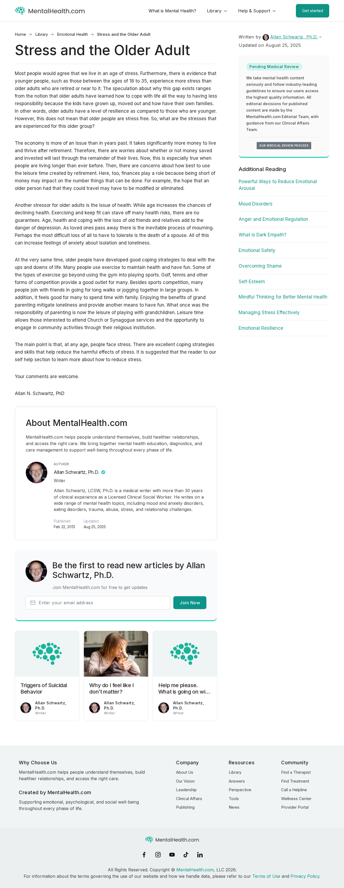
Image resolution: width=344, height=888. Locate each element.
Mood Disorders (256, 204)
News (234, 807)
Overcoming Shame (260, 266)
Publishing (185, 807)
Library (214, 10)
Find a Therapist (296, 772)
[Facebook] (144, 854)
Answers (237, 781)
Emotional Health (72, 34)
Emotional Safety (257, 250)
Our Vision (185, 781)
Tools (234, 798)
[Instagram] (158, 854)
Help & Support (254, 10)
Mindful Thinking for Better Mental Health (283, 297)
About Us (184, 772)
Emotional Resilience (261, 328)
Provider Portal (295, 807)
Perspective (240, 789)
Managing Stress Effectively (269, 312)
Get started (312, 10)
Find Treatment (295, 781)
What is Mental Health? (172, 10)
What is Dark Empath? (262, 234)
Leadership (186, 789)
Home (20, 34)
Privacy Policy (305, 876)
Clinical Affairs (189, 798)
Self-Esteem (252, 281)
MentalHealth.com (195, 869)
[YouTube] (172, 854)
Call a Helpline (294, 789)
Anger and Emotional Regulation (273, 219)
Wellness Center (296, 798)
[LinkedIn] (200, 854)
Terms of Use (266, 876)
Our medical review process (284, 145)
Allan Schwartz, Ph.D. (76, 472)
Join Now (190, 602)
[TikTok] (186, 854)
